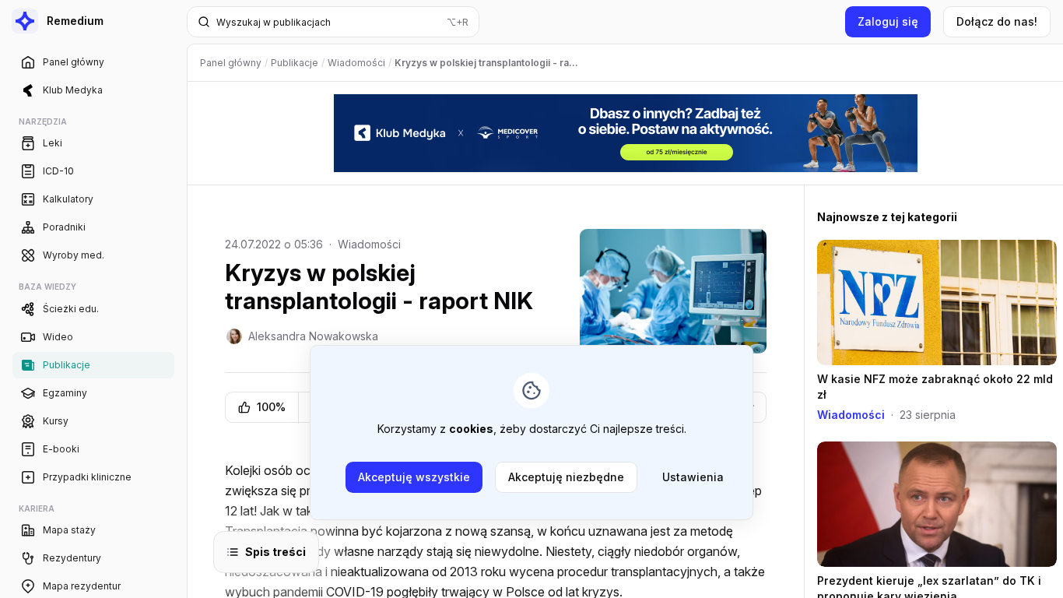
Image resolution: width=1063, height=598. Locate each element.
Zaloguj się (888, 21)
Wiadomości (369, 244)
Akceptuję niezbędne (566, 477)
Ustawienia (693, 477)
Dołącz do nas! (996, 21)
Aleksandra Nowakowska (313, 336)
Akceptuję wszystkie (414, 477)
